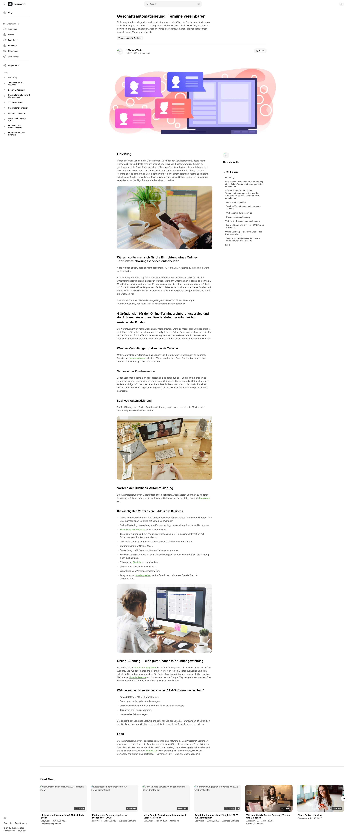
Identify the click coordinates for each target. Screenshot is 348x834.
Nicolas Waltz (135, 50)
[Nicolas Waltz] (120, 51)
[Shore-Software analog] (320, 798)
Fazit (227, 245)
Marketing (174, 821)
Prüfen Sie (151, 750)
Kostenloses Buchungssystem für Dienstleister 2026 (110, 816)
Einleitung (229, 177)
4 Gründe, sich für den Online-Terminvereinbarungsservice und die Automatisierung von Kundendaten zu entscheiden (242, 194)
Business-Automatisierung (238, 217)
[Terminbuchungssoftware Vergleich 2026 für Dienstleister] (217, 798)
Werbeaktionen (137, 358)
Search (153, 4)
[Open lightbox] (276, 69)
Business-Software (127, 821)
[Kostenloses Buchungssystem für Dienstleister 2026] (114, 798)
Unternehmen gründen (51, 823)
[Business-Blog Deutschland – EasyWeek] (16, 4)
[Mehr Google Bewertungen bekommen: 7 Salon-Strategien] (166, 798)
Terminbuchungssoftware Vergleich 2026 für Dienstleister (216, 816)
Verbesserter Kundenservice (239, 213)
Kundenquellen (143, 575)
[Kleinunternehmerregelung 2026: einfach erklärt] (63, 798)
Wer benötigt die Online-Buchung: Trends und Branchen (268, 816)
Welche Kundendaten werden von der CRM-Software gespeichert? (243, 239)
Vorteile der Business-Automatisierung (242, 221)
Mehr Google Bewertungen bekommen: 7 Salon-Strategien (165, 816)
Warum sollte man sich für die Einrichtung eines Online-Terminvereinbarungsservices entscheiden (244, 184)
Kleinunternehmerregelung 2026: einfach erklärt (62, 816)
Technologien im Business (130, 38)
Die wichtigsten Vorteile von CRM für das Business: (245, 226)
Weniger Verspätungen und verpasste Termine (243, 207)
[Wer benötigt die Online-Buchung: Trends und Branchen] (269, 798)
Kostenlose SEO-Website (132, 529)
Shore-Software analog (310, 815)
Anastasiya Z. (252, 821)
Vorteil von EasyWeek (145, 667)
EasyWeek (204, 498)
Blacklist (137, 562)
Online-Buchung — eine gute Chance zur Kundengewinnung (243, 233)
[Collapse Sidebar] (4, 3)
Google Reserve (137, 677)
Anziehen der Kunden (236, 202)
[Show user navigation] (341, 3)
